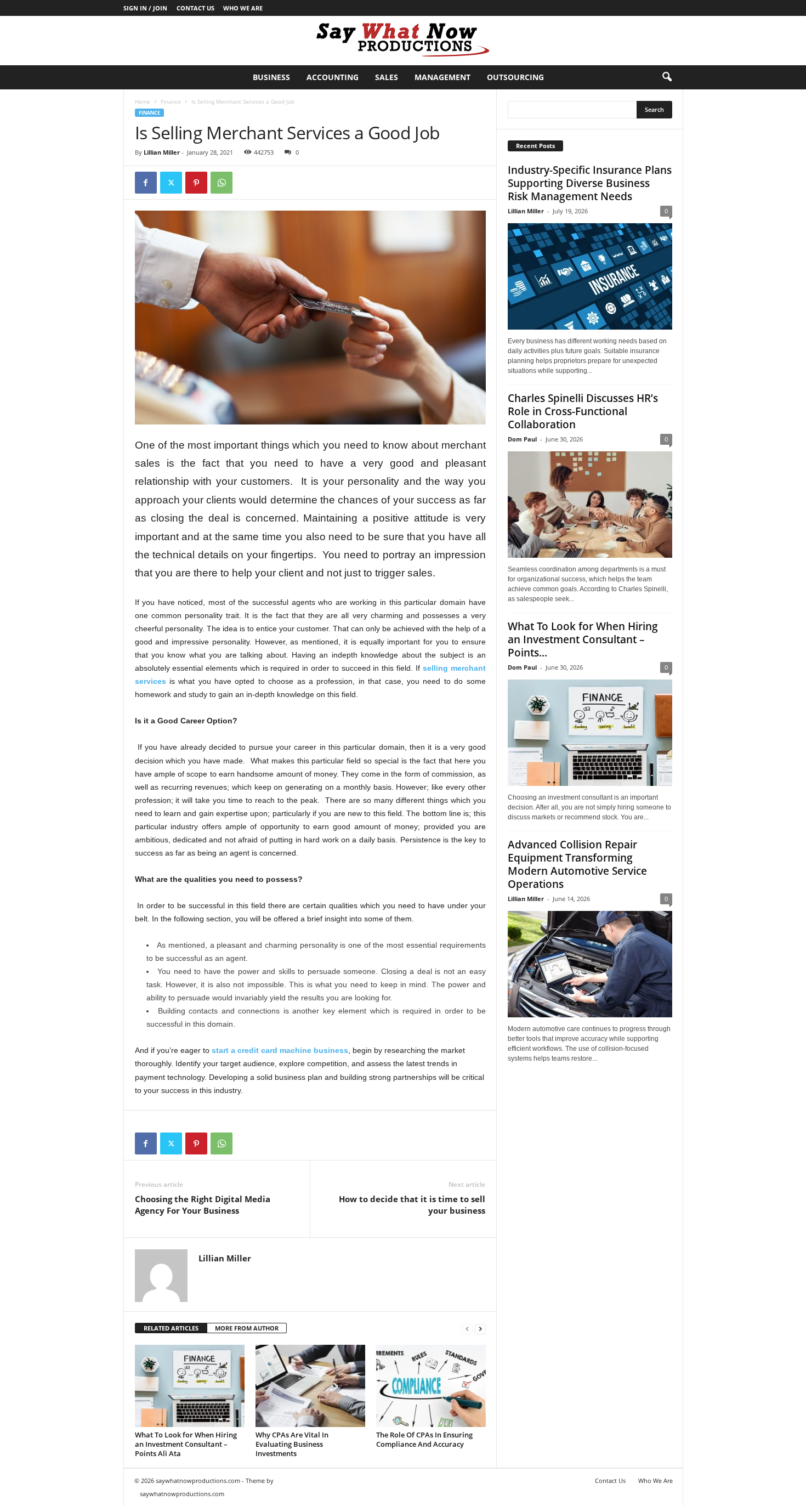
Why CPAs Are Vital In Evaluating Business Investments (292, 1444)
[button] (667, 77)
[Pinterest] (196, 183)
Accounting (332, 77)
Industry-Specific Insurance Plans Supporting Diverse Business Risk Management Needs (590, 183)
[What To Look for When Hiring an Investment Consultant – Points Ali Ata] (190, 1386)
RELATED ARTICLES (171, 1328)
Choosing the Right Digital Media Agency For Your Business (202, 1204)
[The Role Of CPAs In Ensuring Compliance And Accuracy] (431, 1386)
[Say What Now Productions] (403, 40)
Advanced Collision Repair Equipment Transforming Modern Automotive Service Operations (577, 864)
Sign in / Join (145, 8)
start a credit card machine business (280, 1050)
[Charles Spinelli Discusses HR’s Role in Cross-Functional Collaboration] (590, 504)
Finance (171, 101)
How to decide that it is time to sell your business (412, 1204)
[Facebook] (146, 183)
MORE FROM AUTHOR (247, 1328)
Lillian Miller (162, 152)
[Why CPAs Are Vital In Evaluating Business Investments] (310, 1386)
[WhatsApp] (221, 183)
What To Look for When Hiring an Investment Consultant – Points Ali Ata (186, 1444)
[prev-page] (467, 1328)
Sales (386, 77)
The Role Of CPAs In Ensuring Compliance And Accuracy (424, 1439)
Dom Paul (522, 439)
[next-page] (480, 1328)
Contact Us (195, 8)
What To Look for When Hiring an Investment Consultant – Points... (583, 639)
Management (442, 77)
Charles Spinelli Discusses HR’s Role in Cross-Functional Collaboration (583, 411)
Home (142, 101)
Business (271, 77)
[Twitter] (171, 183)
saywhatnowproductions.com (182, 1494)
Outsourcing (515, 77)
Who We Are (243, 8)
